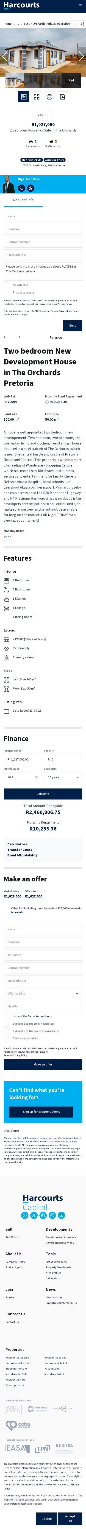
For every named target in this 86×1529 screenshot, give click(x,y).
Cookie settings (19, 1518)
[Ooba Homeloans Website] (18, 1427)
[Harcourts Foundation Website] (37, 1410)
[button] (4, 56)
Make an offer (43, 1064)
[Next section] (18, 337)
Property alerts (23, 292)
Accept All (70, 1518)
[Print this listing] (49, 96)
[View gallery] (23, 96)
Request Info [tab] (23, 199)
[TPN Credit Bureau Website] (42, 1449)
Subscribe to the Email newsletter (33, 1024)
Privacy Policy (65, 304)
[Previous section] (5, 337)
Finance (56, 337)
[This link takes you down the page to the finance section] (47, 402)
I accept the (32, 1016)
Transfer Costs (19, 849)
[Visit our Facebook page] (24, 1215)
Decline (47, 1519)
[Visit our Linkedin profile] (43, 1215)
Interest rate (11, 769)
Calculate (43, 794)
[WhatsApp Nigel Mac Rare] (30, 188)
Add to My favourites (25, 1038)
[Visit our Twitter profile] (34, 1215)
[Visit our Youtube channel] (61, 1215)
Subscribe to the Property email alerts (36, 1031)
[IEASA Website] (18, 1450)
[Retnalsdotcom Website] (62, 1410)
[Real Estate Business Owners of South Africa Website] (64, 1449)
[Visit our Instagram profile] (52, 1215)
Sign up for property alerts (41, 1112)
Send (72, 325)
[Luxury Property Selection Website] (14, 1410)
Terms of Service (12, 314)
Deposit (49, 751)
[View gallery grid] (36, 96)
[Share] (82, 24)
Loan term (50, 769)
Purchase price (12, 751)
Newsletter (20, 285)
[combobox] (68, 777)
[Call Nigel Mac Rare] (21, 188)
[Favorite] (73, 24)
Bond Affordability (22, 855)
